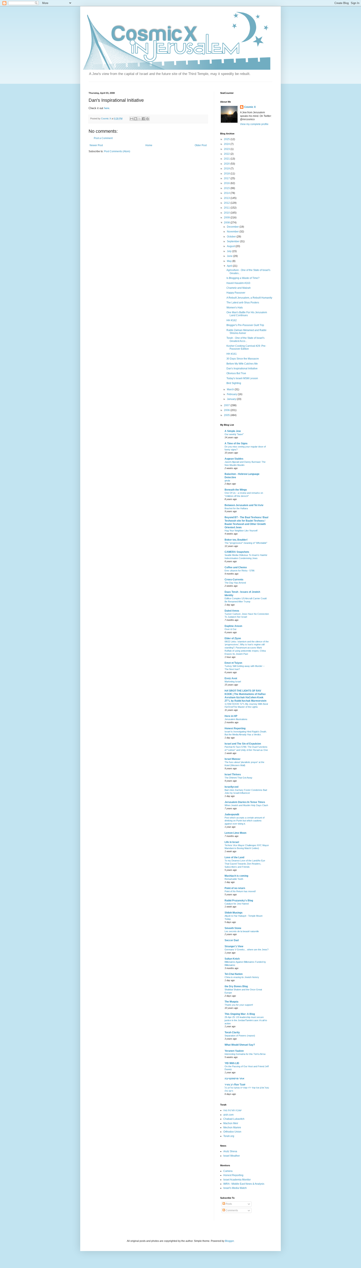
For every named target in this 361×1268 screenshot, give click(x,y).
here (106, 108)
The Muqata (231, 1001)
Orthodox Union (232, 1131)
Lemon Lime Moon (235, 832)
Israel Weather (231, 1155)
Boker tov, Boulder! (236, 539)
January (232, 399)
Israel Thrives (233, 774)
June (230, 256)
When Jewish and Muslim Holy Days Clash (246, 805)
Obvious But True (236, 373)
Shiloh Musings (234, 912)
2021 (227, 158)
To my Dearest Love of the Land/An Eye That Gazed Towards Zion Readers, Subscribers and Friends (245, 863)
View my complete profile (254, 124)
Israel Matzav (232, 759)
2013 (227, 198)
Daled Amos (232, 610)
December (233, 226)
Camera (228, 1171)
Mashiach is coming (236, 875)
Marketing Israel (233, 681)
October (231, 236)
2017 (227, 178)
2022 (227, 153)
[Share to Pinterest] (147, 119)
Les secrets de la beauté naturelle (242, 931)
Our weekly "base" (234, 434)
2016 (227, 183)
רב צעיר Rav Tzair (235, 1084)
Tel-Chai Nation (234, 974)
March (231, 389)
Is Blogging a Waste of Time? (242, 278)
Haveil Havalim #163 (238, 283)
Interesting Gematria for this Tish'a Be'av (245, 1054)
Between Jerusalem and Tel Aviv (244, 505)
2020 (227, 163)
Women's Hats (234, 307)
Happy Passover (235, 292)
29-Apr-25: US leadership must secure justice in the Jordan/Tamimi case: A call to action (246, 1020)
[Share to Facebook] (143, 119)
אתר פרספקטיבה (234, 1078)
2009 (227, 217)
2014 (227, 193)
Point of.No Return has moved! (240, 891)
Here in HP (231, 716)
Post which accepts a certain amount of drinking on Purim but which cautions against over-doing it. (244, 820)
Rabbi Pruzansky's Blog (239, 900)
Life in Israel (232, 842)
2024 (227, 144)
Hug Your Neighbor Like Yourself (241, 530)
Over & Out (230, 629)
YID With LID (232, 1063)
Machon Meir (230, 1123)
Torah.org (228, 1136)
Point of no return (235, 888)
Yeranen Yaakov (234, 1050)
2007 (227, 405)
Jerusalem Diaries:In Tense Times (245, 802)
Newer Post (96, 145)
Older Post (201, 145)
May (229, 261)
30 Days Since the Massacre (242, 358)
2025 (227, 139)
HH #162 (231, 320)
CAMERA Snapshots (237, 551)
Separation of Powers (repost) (240, 1035)
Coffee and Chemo (236, 567)
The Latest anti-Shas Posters (242, 302)
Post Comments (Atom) (117, 151)
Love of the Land (234, 857)
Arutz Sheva (230, 1151)
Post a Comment (103, 138)
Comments (231, 1210)
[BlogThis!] (135, 119)
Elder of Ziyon (233, 638)
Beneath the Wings (236, 489)
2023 (227, 149)
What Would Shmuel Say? (240, 1044)
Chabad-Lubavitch (233, 1118)
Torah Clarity (232, 1032)
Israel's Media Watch (235, 1188)
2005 (227, 415)
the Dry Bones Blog (236, 986)
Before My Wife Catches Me (242, 363)
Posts (228, 1203)
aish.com (228, 1114)
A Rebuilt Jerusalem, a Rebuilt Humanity (249, 297)
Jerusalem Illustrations (236, 719)
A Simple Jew (233, 431)
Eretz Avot (231, 678)
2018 (227, 173)
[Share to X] (139, 119)
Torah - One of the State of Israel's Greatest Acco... (245, 339)
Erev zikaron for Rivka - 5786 (239, 570)
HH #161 (231, 353)
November (233, 231)
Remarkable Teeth (234, 879)
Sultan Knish (232, 958)
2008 (227, 222)
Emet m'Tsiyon (233, 662)
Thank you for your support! (239, 1005)
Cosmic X (250, 107)
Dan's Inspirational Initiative (242, 368)
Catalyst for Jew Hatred (237, 903)
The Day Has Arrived (235, 582)
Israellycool (231, 786)
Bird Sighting (233, 383)
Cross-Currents (234, 579)
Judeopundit (232, 814)
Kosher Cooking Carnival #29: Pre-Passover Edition (246, 347)
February (232, 394)
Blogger (229, 1241)
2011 (227, 207)
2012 (227, 202)
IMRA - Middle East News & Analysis (243, 1183)
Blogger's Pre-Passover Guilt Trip (245, 325)
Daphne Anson (233, 626)
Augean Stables (234, 458)
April (230, 265)
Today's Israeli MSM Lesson (242, 378)
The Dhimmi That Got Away (238, 777)
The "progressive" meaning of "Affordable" (246, 543)
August (231, 246)
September (233, 241)
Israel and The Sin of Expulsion (243, 743)
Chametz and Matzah (238, 287)
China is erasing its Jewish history (242, 977)
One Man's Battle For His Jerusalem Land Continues (246, 314)
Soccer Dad (232, 940)
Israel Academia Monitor (237, 1179)
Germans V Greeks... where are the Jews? (246, 949)
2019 (227, 168)
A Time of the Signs (236, 443)
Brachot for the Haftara (236, 508)
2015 (227, 188)
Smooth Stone (233, 928)
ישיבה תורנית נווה (232, 1110)
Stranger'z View (234, 946)
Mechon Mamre (232, 1127)
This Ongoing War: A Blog (240, 1014)
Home (148, 145)
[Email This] (132, 119)
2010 (227, 212)
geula (227, 480)
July (229, 251)
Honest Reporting (235, 728)
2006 (227, 410)
